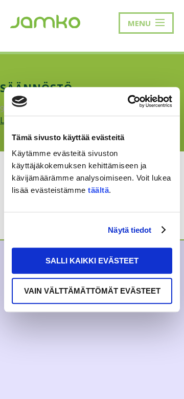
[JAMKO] (45, 20)
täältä (98, 190)
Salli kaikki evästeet (92, 260)
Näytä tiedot (129, 230)
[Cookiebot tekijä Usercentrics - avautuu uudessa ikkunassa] (129, 101)
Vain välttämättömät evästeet (92, 290)
